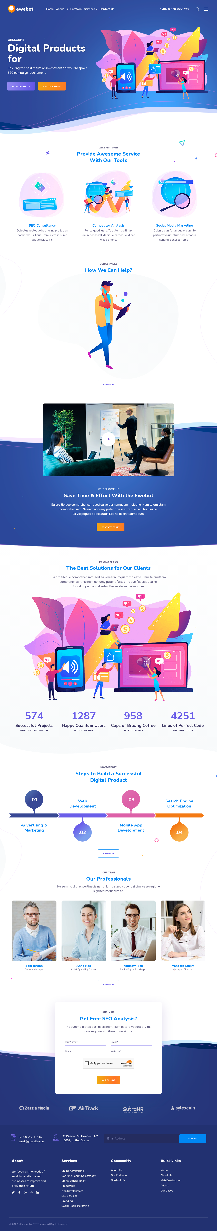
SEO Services (69, 1195)
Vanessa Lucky (183, 966)
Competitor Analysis (108, 225)
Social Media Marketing (174, 225)
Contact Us (107, 9)
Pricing (165, 1185)
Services (89, 9)
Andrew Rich (133, 966)
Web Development (72, 1191)
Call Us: (174, 9)
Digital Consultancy (74, 1180)
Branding (67, 1201)
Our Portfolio (119, 1175)
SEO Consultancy (42, 225)
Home (50, 9)
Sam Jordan (34, 966)
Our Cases (167, 1190)
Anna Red (83, 966)
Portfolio (76, 9)
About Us (62, 9)
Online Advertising (73, 1170)
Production (68, 1185)
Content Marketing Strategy (79, 1175)
